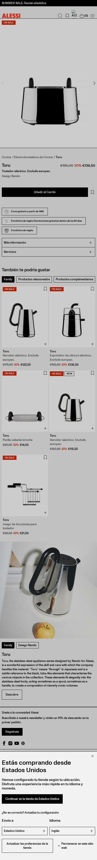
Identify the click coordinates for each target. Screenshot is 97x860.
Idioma (54, 820)
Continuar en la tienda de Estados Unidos (32, 799)
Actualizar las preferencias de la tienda (27, 845)
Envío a (8, 820)
